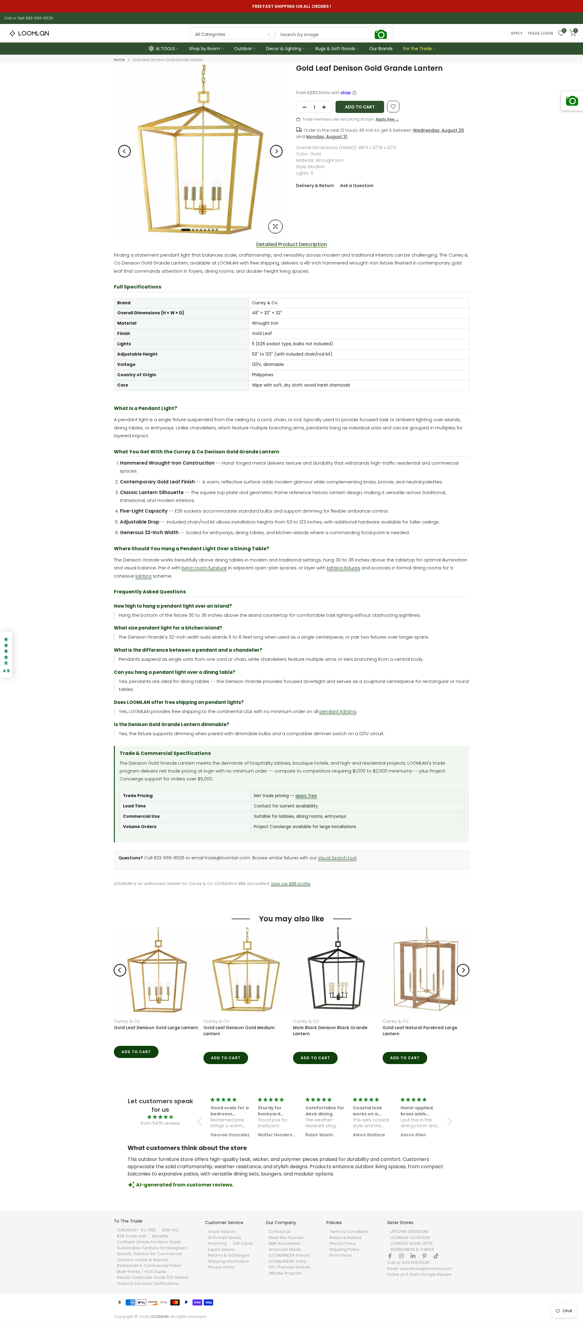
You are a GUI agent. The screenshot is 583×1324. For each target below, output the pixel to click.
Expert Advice (221, 1249)
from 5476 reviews (160, 1123)
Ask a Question (356, 186)
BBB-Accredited (284, 1243)
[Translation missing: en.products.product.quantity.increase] (326, 107)
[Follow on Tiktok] (436, 1256)
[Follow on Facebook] (390, 1256)
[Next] (276, 151)
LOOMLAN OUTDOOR (410, 1237)
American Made (285, 1249)
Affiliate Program (285, 1273)
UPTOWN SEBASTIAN (409, 1231)
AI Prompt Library (224, 1237)
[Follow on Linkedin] (413, 1256)
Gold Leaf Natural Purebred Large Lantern (420, 1031)
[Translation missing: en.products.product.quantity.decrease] (302, 107)
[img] (160, 1117)
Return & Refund (345, 1237)
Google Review (436, 1274)
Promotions (340, 1255)
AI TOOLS (165, 49)
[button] (201, 1122)
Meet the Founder (286, 1237)
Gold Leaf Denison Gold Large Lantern (156, 1028)
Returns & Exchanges (229, 1255)
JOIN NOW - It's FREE (136, 1230)
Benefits (160, 1236)
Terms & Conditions (348, 1231)
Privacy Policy (221, 1267)
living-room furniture (204, 568)
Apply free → (387, 119)
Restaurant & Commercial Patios (149, 1265)
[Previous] (124, 151)
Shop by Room (204, 49)
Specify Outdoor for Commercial (149, 1254)
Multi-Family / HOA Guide (141, 1272)
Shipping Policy (344, 1249)
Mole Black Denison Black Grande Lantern (330, 1031)
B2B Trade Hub (131, 1236)
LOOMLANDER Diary (287, 1261)
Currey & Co (127, 1021)
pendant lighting (337, 711)
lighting (143, 576)
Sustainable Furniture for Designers (152, 1248)
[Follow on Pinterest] (424, 1256)
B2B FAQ (170, 1230)
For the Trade (417, 49)
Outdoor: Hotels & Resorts (142, 1260)
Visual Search (221, 1231)
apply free (306, 796)
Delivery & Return (315, 186)
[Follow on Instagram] (401, 1256)
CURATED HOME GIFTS (411, 1243)
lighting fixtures (343, 568)
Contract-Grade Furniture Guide (149, 1242)
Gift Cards (243, 1243)
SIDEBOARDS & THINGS (412, 1249)
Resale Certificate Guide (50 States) (153, 1277)
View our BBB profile (290, 883)
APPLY (517, 33)
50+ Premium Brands (289, 1267)
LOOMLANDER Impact (289, 1255)
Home (119, 60)
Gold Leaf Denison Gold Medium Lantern (238, 1031)
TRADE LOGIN (540, 33)
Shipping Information (228, 1261)
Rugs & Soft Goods (335, 49)
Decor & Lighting (283, 49)
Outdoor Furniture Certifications (148, 1283)
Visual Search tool (337, 858)
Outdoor (243, 49)
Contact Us (280, 1231)
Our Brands (381, 49)
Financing (217, 1243)
